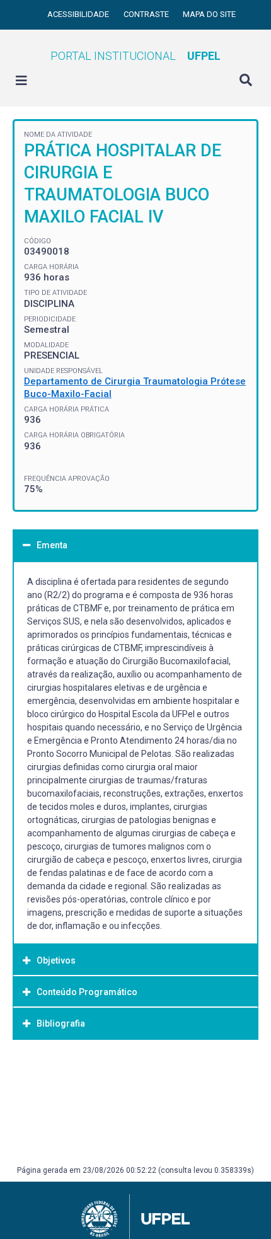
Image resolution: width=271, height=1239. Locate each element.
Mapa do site (209, 14)
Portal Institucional (135, 55)
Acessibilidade (79, 14)
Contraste (147, 14)
